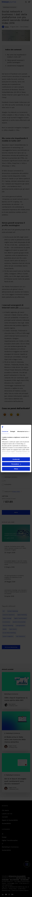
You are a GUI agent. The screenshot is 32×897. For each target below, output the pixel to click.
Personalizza (15, 464)
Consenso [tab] (5, 431)
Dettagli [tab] (12, 431)
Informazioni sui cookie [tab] (24, 431)
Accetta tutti (16, 459)
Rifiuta (16, 468)
